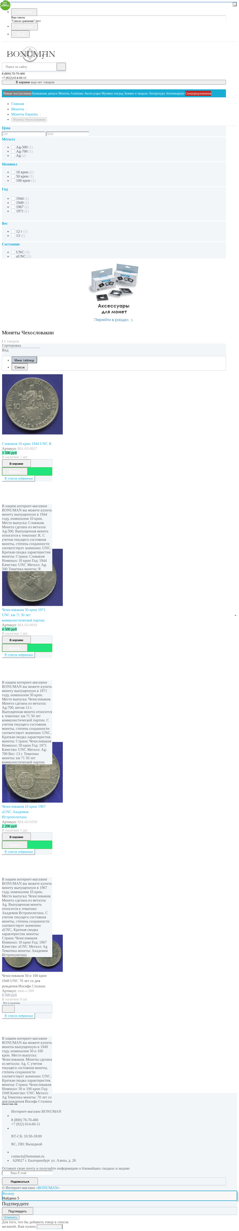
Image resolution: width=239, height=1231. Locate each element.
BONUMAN (48, 1188)
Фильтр (8, 1194)
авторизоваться (50, 1226)
